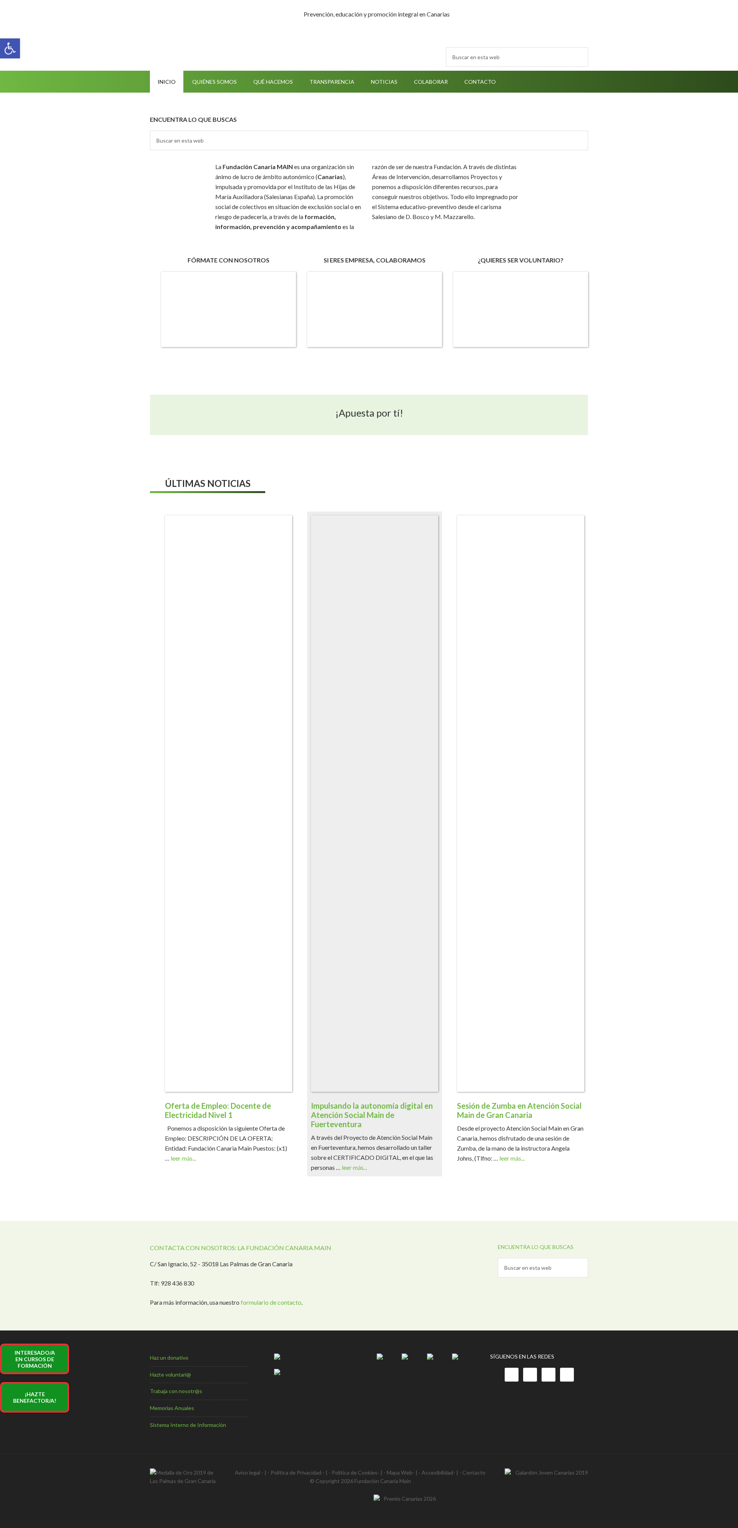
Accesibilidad (437, 1472)
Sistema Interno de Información (188, 1425)
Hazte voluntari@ (170, 1374)
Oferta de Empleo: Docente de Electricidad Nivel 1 (218, 1110)
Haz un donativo (169, 1357)
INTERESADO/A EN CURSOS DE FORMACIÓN (35, 1359)
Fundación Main (215, 16)
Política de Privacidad (296, 1472)
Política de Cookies (354, 1472)
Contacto (473, 1472)
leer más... (183, 1158)
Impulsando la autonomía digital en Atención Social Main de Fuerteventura (372, 1115)
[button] (10, 48)
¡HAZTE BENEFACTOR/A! (34, 1397)
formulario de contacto (271, 1302)
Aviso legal (247, 1472)
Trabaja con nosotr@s (176, 1391)
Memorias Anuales (172, 1408)
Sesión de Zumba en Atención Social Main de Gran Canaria (519, 1110)
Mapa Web (399, 1472)
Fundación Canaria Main (382, 1481)
